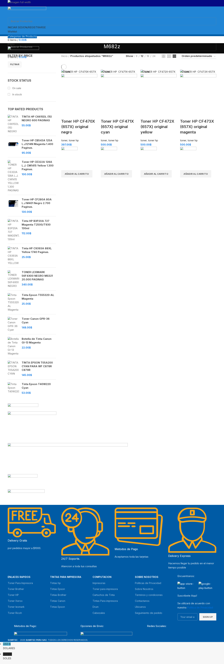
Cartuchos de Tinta (104, 594)
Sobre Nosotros (146, 576)
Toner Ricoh (15, 612)
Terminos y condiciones (149, 594)
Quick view (65, 181)
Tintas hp (55, 583)
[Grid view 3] (169, 56)
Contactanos (142, 600)
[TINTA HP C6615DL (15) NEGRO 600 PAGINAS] (13, 124)
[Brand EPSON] (68, 458)
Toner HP (13, 594)
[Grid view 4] (174, 56)
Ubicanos (140, 606)
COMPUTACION (102, 576)
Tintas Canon (57, 600)
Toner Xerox (15, 600)
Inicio (64, 56)
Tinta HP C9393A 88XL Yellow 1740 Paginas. (37, 250)
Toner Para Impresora (20, 583)
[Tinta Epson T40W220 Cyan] (13, 388)
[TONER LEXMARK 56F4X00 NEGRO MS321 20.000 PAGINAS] (13, 279)
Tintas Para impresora (105, 600)
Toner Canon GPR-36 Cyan (36, 320)
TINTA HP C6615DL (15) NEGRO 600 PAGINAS (37, 118)
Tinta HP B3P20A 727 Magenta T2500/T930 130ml (36, 224)
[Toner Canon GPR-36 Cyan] (13, 324)
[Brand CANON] (22, 481)
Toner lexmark (16, 606)
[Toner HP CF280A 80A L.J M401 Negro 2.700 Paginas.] (13, 206)
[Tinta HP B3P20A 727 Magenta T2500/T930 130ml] (13, 230)
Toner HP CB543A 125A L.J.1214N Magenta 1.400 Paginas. (37, 144)
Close (66, 72)
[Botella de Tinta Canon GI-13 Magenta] (13, 346)
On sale (16, 88)
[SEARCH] (211, 21)
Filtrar (14, 64)
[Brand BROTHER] (26, 496)
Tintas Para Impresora (65, 576)
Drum (96, 606)
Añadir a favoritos (65, 165)
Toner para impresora (105, 588)
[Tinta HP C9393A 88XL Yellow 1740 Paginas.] (13, 255)
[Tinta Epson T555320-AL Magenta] (13, 302)
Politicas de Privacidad (148, 583)
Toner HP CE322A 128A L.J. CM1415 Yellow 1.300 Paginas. (38, 165)
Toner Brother (16, 588)
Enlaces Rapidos (19, 576)
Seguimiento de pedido (148, 612)
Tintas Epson (57, 588)
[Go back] (99, 48)
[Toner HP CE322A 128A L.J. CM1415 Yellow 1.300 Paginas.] (13, 176)
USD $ (9, 646)
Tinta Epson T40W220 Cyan (36, 385)
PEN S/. (7, 656)
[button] (76, 173)
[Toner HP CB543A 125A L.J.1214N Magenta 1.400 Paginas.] (13, 147)
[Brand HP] (32, 427)
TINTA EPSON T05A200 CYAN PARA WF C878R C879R (37, 366)
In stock (17, 94)
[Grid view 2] (163, 56)
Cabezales (99, 612)
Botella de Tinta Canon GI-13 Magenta (36, 340)
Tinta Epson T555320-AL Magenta (38, 296)
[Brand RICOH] (23, 407)
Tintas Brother (58, 594)
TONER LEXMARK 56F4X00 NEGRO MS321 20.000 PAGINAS (37, 275)
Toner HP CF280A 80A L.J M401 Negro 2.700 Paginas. (37, 203)
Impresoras (99, 583)
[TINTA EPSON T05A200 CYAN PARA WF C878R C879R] (13, 369)
